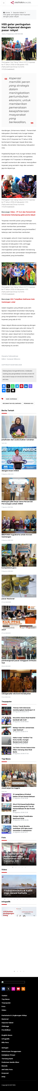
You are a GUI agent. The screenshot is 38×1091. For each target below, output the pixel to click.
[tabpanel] (19, 854)
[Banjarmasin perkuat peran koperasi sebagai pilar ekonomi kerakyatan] (19, 681)
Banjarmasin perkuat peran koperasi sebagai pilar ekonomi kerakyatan (17, 692)
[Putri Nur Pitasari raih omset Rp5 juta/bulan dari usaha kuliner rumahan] (19, 427)
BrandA (4, 1066)
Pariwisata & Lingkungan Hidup (14, 1015)
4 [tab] (22, 867)
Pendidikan (6, 1030)
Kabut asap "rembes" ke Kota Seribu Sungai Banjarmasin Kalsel (22, 740)
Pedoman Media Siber (10, 1062)
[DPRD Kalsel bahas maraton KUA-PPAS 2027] (19, 617)
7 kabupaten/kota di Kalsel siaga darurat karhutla (18, 891)
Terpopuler (7, 702)
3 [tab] (19, 867)
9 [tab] (30, 899)
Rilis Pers (5, 1042)
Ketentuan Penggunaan (11, 1051)
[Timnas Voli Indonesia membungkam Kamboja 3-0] (6, 711)
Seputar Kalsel (18, 12)
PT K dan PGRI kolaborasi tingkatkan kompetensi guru (17, 567)
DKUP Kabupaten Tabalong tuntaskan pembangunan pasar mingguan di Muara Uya (19, 660)
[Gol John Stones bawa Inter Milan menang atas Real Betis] (6, 751)
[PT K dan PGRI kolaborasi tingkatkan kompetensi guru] (19, 555)
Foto (4, 838)
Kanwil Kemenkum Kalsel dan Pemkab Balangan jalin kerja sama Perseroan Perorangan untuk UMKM (18, 501)
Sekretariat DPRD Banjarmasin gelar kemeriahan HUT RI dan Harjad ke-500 (16, 857)
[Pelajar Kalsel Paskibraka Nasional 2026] (6, 819)
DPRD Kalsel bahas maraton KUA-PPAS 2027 (18, 629)
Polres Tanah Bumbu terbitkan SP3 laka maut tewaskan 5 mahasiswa (22, 828)
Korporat (5, 1073)
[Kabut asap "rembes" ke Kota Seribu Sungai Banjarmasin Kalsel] (6, 741)
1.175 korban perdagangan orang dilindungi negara (17, 963)
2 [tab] (16, 867)
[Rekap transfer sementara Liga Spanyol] (6, 731)
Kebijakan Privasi (8, 1055)
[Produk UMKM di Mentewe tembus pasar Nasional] (19, 586)
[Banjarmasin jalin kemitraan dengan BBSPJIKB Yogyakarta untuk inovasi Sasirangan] (19, 522)
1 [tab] (13, 867)
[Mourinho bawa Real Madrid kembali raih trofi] (6, 721)
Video (4, 870)
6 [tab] (21, 899)
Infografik (6, 902)
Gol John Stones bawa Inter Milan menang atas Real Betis (24, 750)
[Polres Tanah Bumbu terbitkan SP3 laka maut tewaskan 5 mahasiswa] (6, 829)
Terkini (4, 996)
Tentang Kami (7, 1059)
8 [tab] (27, 899)
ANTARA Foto (7, 1069)
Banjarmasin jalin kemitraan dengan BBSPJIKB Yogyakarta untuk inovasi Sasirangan (17, 534)
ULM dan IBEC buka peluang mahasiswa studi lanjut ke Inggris (19, 787)
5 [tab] (25, 867)
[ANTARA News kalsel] (21, 2)
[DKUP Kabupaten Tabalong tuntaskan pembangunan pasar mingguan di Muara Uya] (19, 648)
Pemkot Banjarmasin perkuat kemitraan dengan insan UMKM (19, 469)
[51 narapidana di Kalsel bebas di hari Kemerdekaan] (6, 797)
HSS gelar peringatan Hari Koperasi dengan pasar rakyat (16, 16)
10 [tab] (33, 899)
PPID (3, 1077)
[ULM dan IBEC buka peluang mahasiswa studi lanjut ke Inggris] (19, 775)
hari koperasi (11, 399)
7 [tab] (24, 899)
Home (7, 12)
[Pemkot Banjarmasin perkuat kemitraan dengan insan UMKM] (19, 458)
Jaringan (5, 1048)
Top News (6, 759)
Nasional (5, 1019)
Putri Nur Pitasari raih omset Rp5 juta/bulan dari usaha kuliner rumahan (18, 439)
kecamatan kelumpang (12, 403)
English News (7, 1035)
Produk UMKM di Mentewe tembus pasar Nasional (16, 598)
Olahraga (5, 1026)
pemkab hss (28, 403)
